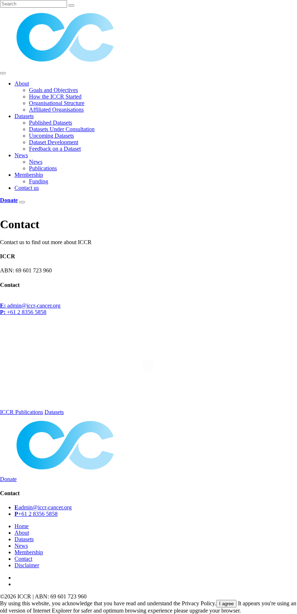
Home (21, 526)
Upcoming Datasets (51, 136)
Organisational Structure (56, 103)
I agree (226, 603)
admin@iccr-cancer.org (30, 305)
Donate (8, 479)
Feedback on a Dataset (55, 149)
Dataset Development (53, 142)
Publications (43, 168)
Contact (23, 559)
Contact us (26, 188)
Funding (38, 181)
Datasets (24, 116)
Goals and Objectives (53, 90)
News (21, 155)
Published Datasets (50, 123)
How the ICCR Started (55, 96)
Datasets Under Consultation (62, 129)
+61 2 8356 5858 (23, 312)
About (21, 83)
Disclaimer (26, 565)
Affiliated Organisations (56, 109)
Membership (28, 175)
